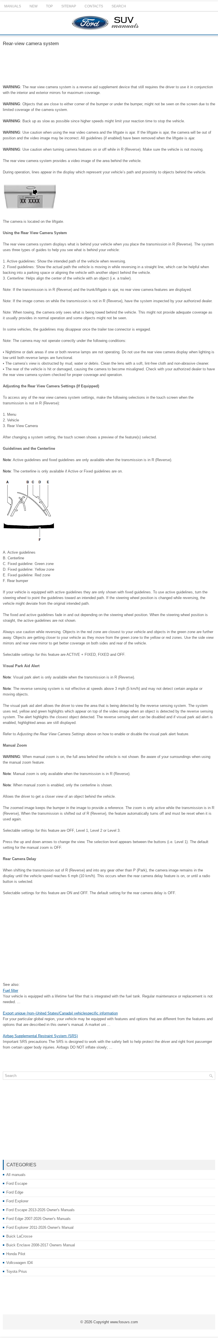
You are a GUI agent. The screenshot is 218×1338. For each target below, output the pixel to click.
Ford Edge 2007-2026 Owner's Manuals (38, 1219)
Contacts (94, 6)
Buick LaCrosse (19, 1236)
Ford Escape (16, 1183)
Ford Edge (14, 1192)
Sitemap (68, 6)
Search (119, 6)
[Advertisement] (109, 66)
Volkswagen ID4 (19, 1263)
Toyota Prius (16, 1271)
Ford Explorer (17, 1201)
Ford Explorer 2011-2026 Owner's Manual (40, 1227)
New (33, 6)
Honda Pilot (15, 1254)
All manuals (16, 1175)
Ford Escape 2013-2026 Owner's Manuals (40, 1210)
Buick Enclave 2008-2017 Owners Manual (40, 1245)
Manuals (12, 6)
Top (49, 6)
